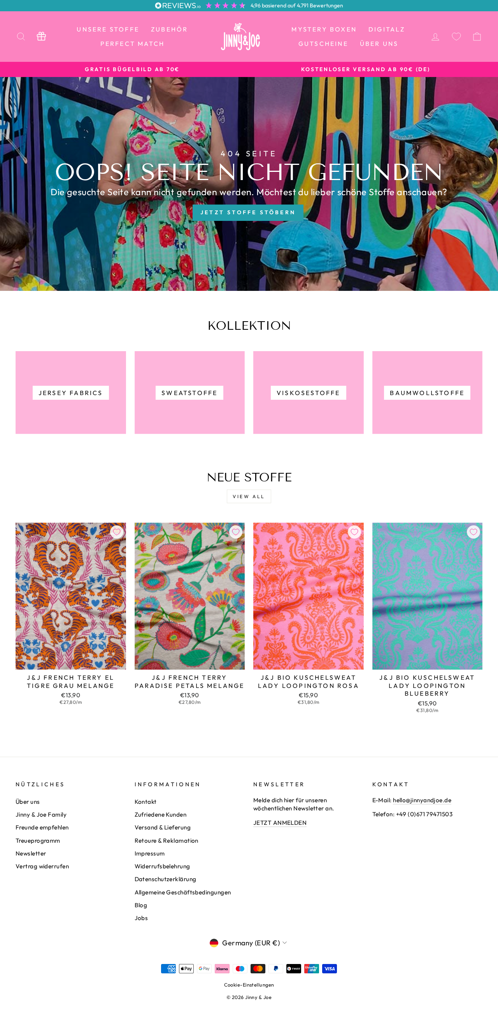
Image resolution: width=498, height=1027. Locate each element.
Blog (141, 905)
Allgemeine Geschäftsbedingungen (183, 892)
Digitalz (386, 29)
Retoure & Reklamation (166, 840)
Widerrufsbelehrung (162, 866)
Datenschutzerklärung (165, 879)
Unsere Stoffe (108, 29)
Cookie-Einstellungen (249, 985)
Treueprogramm (38, 840)
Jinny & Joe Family (41, 814)
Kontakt (146, 801)
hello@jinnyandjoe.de (422, 800)
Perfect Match (132, 43)
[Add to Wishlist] (116, 532)
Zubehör (169, 29)
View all (249, 496)
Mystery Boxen (324, 29)
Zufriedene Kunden (161, 814)
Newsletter (31, 853)
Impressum (150, 853)
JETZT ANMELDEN (280, 822)
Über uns (379, 43)
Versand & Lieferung (163, 827)
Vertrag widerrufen (42, 866)
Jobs (141, 918)
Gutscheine (323, 43)
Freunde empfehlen (42, 827)
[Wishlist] (456, 36)
